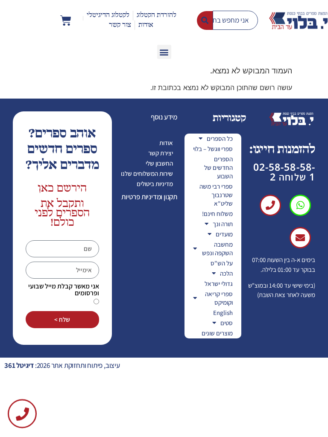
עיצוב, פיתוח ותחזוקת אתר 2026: (62, 365)
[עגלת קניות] (66, 20)
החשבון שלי (159, 163)
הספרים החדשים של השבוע (218, 167)
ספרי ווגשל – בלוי (213, 149)
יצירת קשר (160, 153)
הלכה (226, 273)
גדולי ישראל (219, 284)
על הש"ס (222, 263)
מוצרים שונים (217, 333)
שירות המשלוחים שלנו (147, 173)
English (223, 313)
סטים (226, 323)
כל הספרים (220, 138)
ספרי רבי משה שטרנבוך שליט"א (216, 194)
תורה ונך (223, 224)
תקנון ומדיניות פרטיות (149, 196)
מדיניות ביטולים (155, 184)
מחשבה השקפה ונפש (217, 248)
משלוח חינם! (217, 214)
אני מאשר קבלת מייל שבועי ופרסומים (63, 290)
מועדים (224, 234)
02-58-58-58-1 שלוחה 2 (284, 172)
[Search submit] (205, 20)
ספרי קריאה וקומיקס (219, 298)
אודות (166, 143)
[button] (164, 52)
